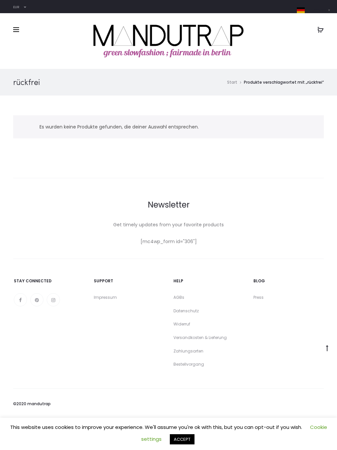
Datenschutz (186, 311)
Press (258, 297)
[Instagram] (53, 299)
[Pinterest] (36, 299)
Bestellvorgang (188, 364)
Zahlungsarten (188, 351)
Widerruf (181, 324)
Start (232, 82)
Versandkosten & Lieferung (200, 337)
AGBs (178, 297)
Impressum (105, 297)
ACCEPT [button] (182, 439)
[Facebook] (20, 299)
